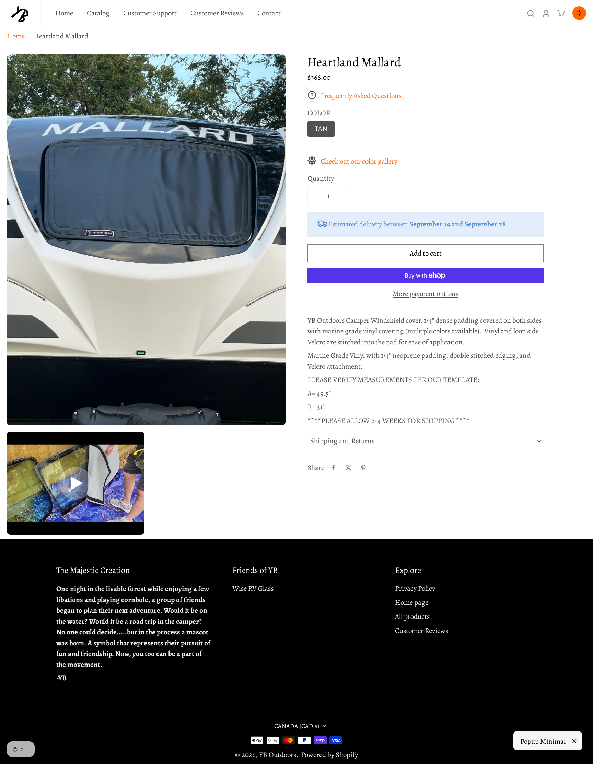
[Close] (574, 741)
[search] (530, 13)
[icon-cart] (560, 13)
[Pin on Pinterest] (363, 467)
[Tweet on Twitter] (348, 467)
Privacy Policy (415, 588)
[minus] (315, 196)
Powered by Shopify (329, 755)
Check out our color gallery (359, 161)
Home (16, 36)
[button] (425, 253)
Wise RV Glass (253, 588)
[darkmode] (579, 13)
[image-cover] (75, 483)
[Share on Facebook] (333, 467)
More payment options (425, 294)
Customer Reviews (421, 630)
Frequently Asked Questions (361, 96)
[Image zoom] (146, 240)
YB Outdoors (277, 755)
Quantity (320, 179)
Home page (411, 602)
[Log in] (545, 13)
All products (412, 616)
